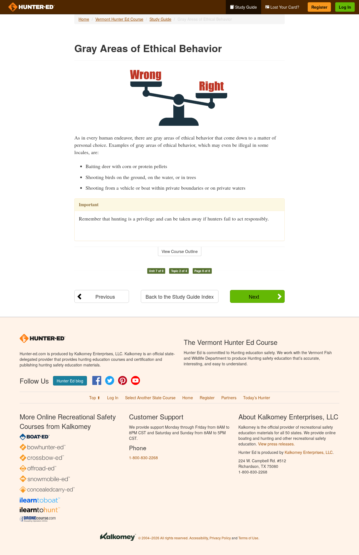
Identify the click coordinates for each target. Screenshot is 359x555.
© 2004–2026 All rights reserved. (163, 537)
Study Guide (245, 7)
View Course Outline (180, 251)
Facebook (96, 380)
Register (319, 7)
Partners (228, 397)
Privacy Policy (220, 537)
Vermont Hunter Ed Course (119, 19)
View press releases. (276, 444)
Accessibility (198, 537)
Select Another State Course (150, 397)
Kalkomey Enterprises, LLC (309, 452)
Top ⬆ (94, 397)
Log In (345, 7)
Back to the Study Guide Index (180, 296)
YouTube (135, 380)
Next (254, 296)
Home (84, 19)
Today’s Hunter (256, 397)
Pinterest (122, 380)
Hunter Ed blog (70, 381)
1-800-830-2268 (143, 457)
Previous (105, 296)
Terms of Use (248, 537)
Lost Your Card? (284, 7)
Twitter (109, 380)
